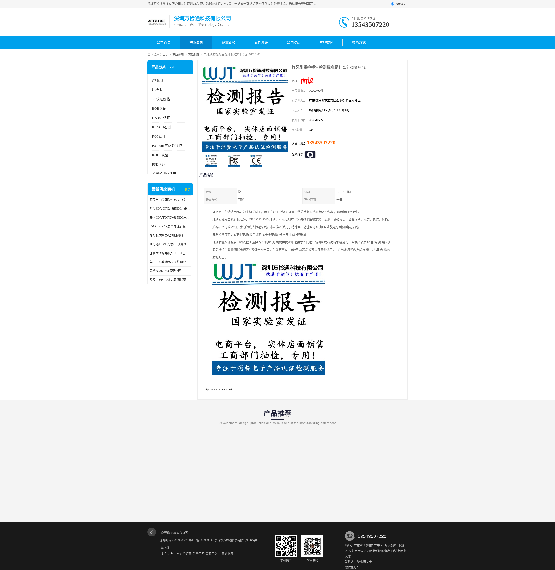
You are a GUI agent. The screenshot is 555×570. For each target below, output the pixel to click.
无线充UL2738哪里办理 (165, 271)
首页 (166, 54)
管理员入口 (213, 553)
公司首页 (164, 42)
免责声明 (199, 553)
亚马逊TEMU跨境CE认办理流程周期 (170, 244)
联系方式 (359, 42)
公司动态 (294, 42)
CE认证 (157, 80)
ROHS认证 (160, 155)
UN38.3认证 (161, 118)
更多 (187, 189)
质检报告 (194, 54)
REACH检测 (161, 127)
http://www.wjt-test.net (218, 389)
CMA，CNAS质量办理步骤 (168, 226)
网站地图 (228, 553)
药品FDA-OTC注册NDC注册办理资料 (170, 208)
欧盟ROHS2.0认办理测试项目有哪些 (170, 279)
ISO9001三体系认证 (167, 146)
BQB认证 (159, 108)
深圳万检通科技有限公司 (233, 540)
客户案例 (326, 42)
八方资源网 (184, 553)
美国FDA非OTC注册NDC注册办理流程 (170, 217)
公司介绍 (261, 42)
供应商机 (196, 42)
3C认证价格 (161, 99)
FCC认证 (159, 136)
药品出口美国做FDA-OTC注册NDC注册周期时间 (170, 199)
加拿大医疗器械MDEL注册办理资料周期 (170, 253)
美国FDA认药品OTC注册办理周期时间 (170, 262)
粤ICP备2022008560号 (203, 540)
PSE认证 (158, 164)
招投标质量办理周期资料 (166, 235)
